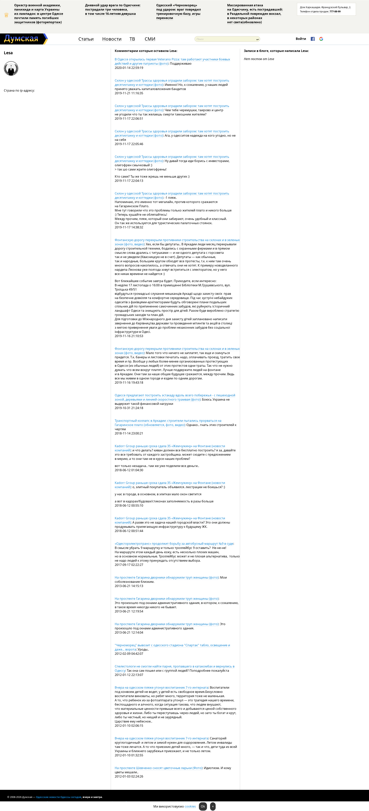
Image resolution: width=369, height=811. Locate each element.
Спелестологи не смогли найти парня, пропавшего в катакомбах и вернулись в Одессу (174, 668)
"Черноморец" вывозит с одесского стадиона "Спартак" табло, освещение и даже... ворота (172, 647)
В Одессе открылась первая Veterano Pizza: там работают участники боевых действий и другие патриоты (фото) (172, 61)
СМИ (150, 39)
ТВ (132, 39)
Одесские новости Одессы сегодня (58, 797)
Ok (203, 806)
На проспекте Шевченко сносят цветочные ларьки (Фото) (158, 768)
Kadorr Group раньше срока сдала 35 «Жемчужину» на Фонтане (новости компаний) (170, 448)
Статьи (86, 39)
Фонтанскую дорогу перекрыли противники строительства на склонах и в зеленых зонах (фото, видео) (177, 242)
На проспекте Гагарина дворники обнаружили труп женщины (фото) (167, 577)
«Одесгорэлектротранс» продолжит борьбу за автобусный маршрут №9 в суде (174, 543)
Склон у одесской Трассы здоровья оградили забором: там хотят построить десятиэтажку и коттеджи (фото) (172, 82)
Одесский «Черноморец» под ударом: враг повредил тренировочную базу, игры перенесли (178, 11)
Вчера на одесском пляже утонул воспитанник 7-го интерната (161, 687)
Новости (111, 39)
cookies (190, 806)
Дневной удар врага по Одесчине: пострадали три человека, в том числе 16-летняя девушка (112, 9)
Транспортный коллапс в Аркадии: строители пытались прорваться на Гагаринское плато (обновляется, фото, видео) (168, 422)
